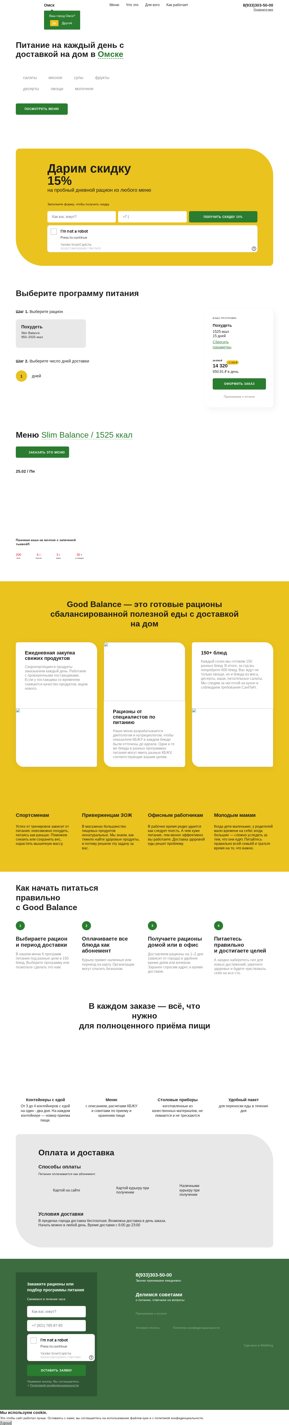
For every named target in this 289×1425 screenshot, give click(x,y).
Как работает (177, 5)
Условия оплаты (148, 1327)
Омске (110, 54)
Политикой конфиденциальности (54, 1385)
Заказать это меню (47, 452)
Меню (114, 5)
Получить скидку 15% (223, 217)
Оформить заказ (239, 383)
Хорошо (5, 1423)
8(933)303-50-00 (258, 5)
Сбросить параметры (222, 344)
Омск (49, 5)
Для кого (152, 5)
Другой (67, 23)
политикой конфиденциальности (179, 1418)
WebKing (266, 1345)
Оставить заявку (56, 1370)
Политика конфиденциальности (196, 1327)
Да (54, 23)
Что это (132, 5)
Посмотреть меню (42, 109)
